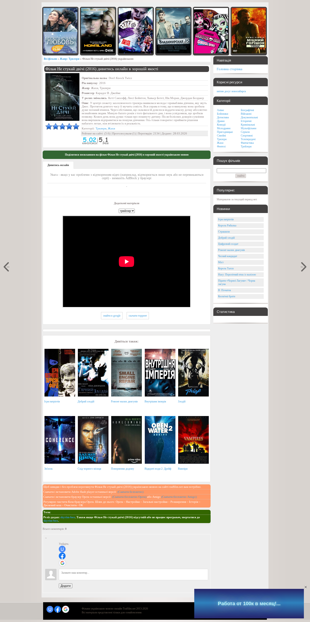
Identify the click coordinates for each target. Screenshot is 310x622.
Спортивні (247, 135)
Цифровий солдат (228, 243)
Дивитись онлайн (58, 165)
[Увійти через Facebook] (62, 556)
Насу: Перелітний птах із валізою (237, 274)
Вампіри (182, 468)
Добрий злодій (86, 401)
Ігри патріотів (52, 401)
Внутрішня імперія (155, 401)
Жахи (111, 128)
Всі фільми (50, 58)
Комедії (221, 124)
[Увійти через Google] (62, 563)
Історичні (246, 121)
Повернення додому (122, 468)
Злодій (181, 401)
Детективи (223, 117)
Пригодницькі (225, 132)
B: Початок (224, 290)
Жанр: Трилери (69, 58)
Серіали (245, 132)
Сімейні (221, 135)
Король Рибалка (227, 225)
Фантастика (247, 142)
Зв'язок (48, 468)
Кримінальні (248, 124)
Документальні (249, 117)
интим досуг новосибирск (231, 91)
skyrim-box (67, 517)
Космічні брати (226, 296)
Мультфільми (248, 128)
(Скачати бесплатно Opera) (129, 496)
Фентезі (221, 146)
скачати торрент (138, 315)
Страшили (224, 231)
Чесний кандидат (227, 256)
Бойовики (222, 113)
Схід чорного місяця (89, 468)
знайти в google (112, 315)
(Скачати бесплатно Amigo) (179, 496)
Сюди (8, 267)
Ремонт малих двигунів (124, 401)
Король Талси (226, 268)
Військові (246, 113)
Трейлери (246, 146)
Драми (220, 121)
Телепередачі (248, 139)
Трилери (101, 128)
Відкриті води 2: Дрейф (158, 468)
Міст (221, 262)
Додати (66, 585)
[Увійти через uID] (62, 549)
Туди (302, 267)
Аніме (220, 110)
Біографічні (247, 110)
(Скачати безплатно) (130, 491)
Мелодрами (223, 128)
